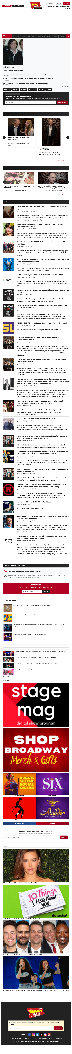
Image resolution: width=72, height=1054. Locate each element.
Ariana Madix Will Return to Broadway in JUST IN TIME (20, 883)
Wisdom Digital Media (32, 1041)
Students (38, 36)
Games (48, 36)
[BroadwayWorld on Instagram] (33, 1034)
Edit (42, 89)
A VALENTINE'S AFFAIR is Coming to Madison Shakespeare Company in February (28, 78)
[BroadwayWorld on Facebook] (29, 1034)
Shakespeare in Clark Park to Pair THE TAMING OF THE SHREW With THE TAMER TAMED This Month (42, 537)
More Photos (61, 160)
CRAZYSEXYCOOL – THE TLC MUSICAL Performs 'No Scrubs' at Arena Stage (36, 663)
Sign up (63, 837)
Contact (24, 1038)
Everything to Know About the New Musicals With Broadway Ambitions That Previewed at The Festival (36, 990)
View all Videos (7, 677)
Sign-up (59, 3)
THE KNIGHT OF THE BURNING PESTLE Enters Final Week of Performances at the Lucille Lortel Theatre (40, 402)
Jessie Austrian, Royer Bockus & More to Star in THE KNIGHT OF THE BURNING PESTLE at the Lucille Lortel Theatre (42, 452)
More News (61, 558)
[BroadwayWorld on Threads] (45, 1034)
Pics (16, 89)
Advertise (13, 1038)
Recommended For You (10, 600)
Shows (18, 36)
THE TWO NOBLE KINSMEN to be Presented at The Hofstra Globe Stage (25, 74)
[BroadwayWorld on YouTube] (49, 1034)
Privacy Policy (54, 1041)
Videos (8, 89)
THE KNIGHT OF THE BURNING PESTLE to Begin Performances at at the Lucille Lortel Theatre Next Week (42, 437)
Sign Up (45, 591)
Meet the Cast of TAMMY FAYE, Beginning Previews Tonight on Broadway (25, 83)
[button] (68, 36)
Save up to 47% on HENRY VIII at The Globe (34, 502)
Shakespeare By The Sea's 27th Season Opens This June (40, 275)
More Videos (61, 195)
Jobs (33, 36)
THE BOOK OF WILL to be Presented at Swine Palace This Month (42, 323)
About (19, 1038)
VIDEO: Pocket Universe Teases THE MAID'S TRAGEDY (19, 187)
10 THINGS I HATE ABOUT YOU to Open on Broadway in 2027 (22, 918)
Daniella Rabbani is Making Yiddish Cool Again (29, 670)
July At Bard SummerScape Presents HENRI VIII (36, 418)
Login (62, 36)
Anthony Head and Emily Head (18, 138)
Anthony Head (43, 149)
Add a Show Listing (18, 5)
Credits (33, 89)
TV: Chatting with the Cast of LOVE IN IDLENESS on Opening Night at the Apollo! (52, 187)
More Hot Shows (19, 823)
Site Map (50, 1038)
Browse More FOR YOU (35, 646)
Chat (28, 36)
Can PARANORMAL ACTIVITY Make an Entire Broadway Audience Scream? (36, 657)
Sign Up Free (62, 102)
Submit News (37, 1038)
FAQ (49, 89)
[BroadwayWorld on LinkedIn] (37, 1034)
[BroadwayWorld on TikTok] (41, 1034)
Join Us (30, 1038)
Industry (24, 36)
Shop (43, 36)
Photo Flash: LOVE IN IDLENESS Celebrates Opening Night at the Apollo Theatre (19, 143)
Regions (44, 1038)
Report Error (58, 1039)
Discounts (52, 823)
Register (55, 36)
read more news (65, 86)
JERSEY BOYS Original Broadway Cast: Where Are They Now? (22, 954)
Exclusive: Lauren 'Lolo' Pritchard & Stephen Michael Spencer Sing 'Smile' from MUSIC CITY (41, 651)
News (13, 36)
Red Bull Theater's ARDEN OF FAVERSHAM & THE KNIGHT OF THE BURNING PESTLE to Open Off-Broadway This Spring (42, 485)
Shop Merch (7, 5)
